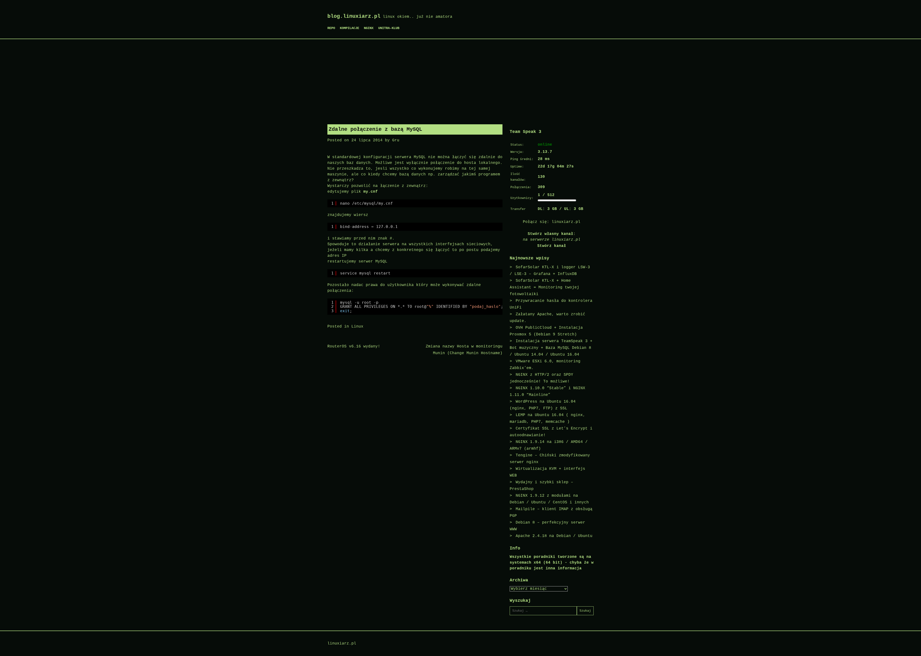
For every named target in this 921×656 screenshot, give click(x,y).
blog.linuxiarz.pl (353, 16)
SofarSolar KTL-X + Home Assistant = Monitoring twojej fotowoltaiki (544, 287)
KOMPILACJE (349, 28)
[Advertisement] (460, 79)
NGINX (368, 28)
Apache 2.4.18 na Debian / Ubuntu (554, 536)
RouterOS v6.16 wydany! (353, 346)
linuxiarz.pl (566, 222)
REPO (331, 28)
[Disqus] (414, 422)
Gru (395, 140)
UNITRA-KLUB (388, 28)
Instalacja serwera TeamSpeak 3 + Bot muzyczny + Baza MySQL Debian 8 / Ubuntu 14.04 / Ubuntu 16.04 (551, 348)
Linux (357, 326)
